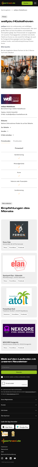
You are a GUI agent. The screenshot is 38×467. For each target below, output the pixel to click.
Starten (26, 3)
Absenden (19, 372)
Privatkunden (17, 141)
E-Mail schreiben (6, 135)
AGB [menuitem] (2, 452)
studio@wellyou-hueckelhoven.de (16, 114)
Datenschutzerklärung (30, 391)
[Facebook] (6, 458)
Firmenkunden (5, 141)
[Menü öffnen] (35, 3)
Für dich (3, 405)
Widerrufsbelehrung (11, 394)
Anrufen (3, 131)
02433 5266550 (12, 112)
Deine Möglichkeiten (7, 399)
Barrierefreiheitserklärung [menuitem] (8, 454)
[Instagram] (2, 458)
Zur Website (5, 127)
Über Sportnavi (5, 416)
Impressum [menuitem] (4, 447)
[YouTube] (15, 458)
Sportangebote (6, 10)
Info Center (4, 410)
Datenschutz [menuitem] (4, 449)
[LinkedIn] (11, 458)
